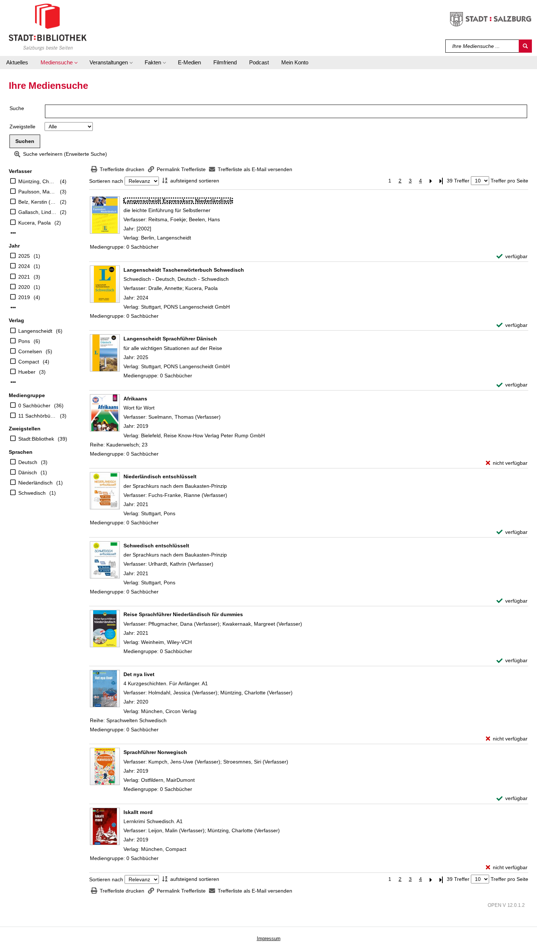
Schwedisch (32, 493)
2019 (24, 297)
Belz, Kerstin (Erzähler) (37, 202)
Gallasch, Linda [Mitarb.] (37, 212)
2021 (24, 277)
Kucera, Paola (34, 223)
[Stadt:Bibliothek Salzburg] (48, 27)
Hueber (26, 372)
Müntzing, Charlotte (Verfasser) (37, 181)
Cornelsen (30, 351)
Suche (16, 108)
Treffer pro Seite (509, 181)
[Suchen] (525, 46)
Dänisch (27, 472)
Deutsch (27, 462)
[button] (59, 62)
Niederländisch (35, 483)
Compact (28, 362)
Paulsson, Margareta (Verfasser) (37, 192)
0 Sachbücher (34, 405)
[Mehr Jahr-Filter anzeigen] (13, 307)
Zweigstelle (22, 126)
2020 (24, 287)
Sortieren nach (106, 181)
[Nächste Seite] (430, 180)
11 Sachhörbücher (37, 416)
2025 (24, 256)
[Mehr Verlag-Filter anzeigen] (13, 382)
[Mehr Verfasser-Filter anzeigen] (13, 233)
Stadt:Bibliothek (36, 439)
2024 (24, 266)
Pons (24, 341)
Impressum (269, 938)
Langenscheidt (35, 331)
